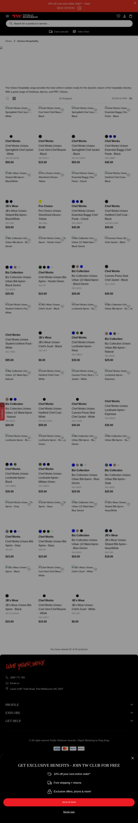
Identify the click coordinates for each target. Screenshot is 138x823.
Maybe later (69, 812)
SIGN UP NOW (69, 802)
